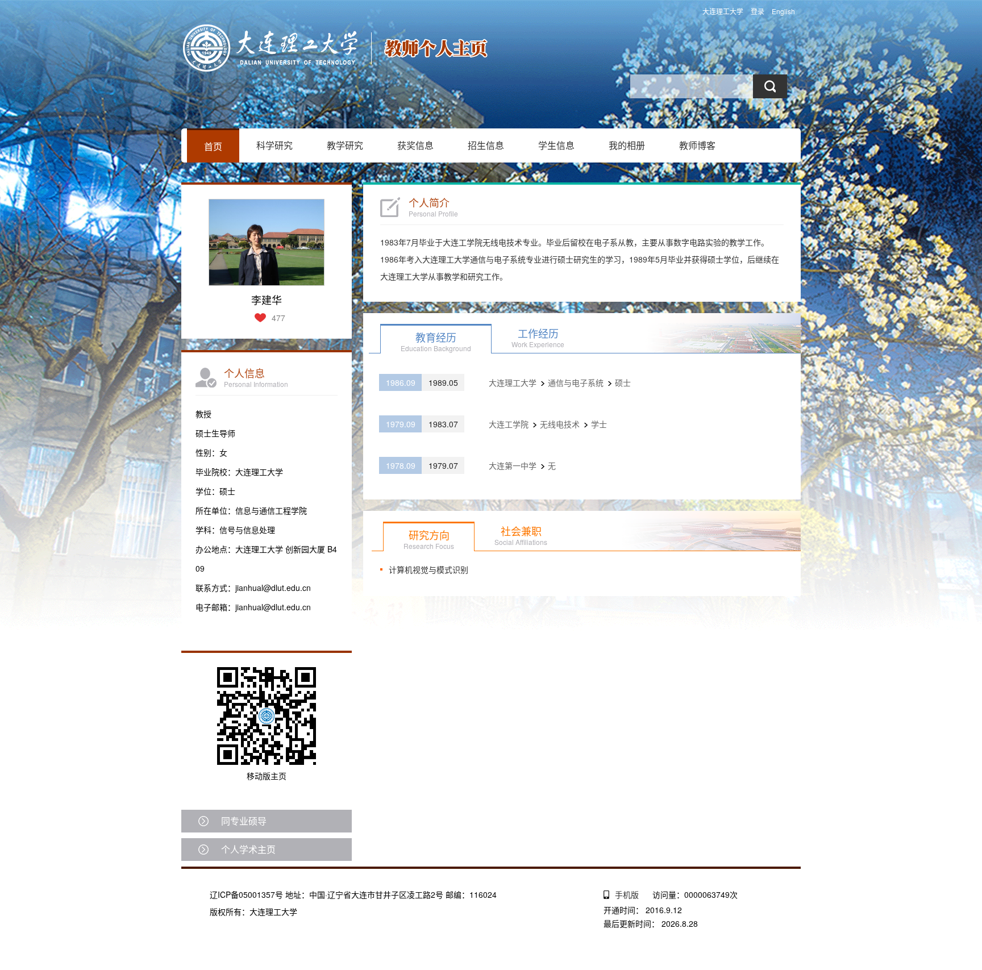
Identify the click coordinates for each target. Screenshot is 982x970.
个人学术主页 (248, 849)
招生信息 (486, 145)
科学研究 (274, 145)
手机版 (627, 894)
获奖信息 (415, 145)
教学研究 (345, 145)
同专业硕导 (244, 820)
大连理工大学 (722, 11)
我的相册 (627, 145)
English (783, 11)
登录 (757, 11)
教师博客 (697, 145)
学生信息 (556, 145)
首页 (213, 146)
